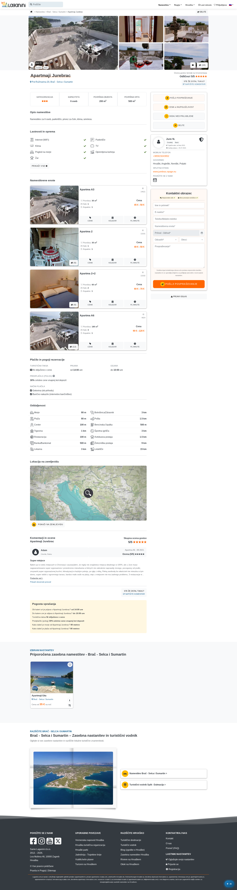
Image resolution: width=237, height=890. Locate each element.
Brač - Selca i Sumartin (56, 12)
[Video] (193, 65)
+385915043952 (161, 156)
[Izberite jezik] (232, 5)
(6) (74, 263)
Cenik (90, 221)
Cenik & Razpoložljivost (181, 107)
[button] (88, 493)
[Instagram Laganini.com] (41, 841)
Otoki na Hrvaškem (130, 864)
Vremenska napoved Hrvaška (89, 840)
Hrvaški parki (81, 850)
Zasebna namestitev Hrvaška (135, 854)
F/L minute (134, 221)
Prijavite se (173, 864)
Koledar (113, 221)
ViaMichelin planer (84, 859)
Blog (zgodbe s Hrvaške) (133, 850)
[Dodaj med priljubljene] (69, 664)
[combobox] (46, 4)
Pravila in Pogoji (38, 870)
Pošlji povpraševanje (181, 98)
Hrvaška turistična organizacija (90, 845)
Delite (202, 12)
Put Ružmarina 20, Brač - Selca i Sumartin (52, 82)
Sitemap (52, 870)
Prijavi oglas (180, 296)
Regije (177, 5)
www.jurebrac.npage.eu (164, 171)
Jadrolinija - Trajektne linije (88, 854)
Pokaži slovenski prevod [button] (40, 582)
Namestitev (163, 5)
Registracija (174, 869)
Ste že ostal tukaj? (195, 82)
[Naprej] (68, 677)
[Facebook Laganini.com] (33, 841)
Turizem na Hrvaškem (86, 864)
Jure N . (39, 63)
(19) (203, 65)
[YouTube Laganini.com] (49, 841)
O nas (169, 843)
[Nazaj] (35, 677)
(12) (74, 347)
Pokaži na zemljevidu (50, 524)
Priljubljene (221, 5)
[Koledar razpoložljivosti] (69, 705)
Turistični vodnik (128, 845)
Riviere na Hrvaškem (131, 859)
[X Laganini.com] (58, 841)
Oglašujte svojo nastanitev (181, 859)
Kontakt (169, 838)
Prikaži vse (39, 166)
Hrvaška (189, 5)
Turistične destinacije (131, 840)
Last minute (206, 5)
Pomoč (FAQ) (172, 848)
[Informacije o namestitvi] (69, 700)
